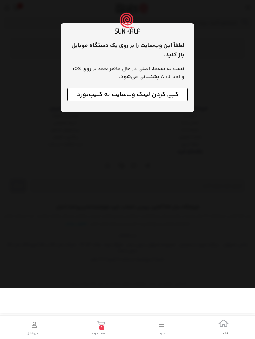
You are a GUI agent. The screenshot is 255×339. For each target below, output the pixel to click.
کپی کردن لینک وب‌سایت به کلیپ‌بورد (127, 94)
